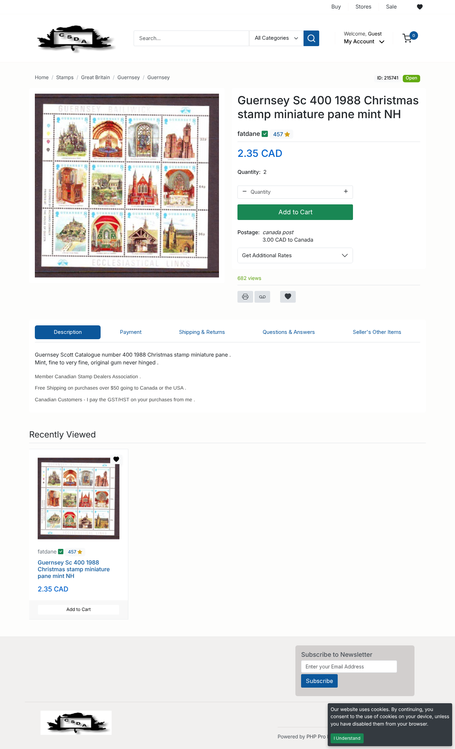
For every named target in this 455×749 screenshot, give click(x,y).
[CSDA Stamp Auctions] (73, 37)
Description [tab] (68, 332)
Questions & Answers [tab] (289, 332)
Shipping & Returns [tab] (202, 332)
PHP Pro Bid (320, 737)
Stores (363, 6)
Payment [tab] (130, 332)
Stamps (65, 78)
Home (42, 78)
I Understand (347, 738)
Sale (391, 6)
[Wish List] (420, 7)
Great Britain (95, 78)
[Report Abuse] (262, 297)
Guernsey (128, 78)
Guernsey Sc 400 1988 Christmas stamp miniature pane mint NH (74, 569)
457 (278, 134)
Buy (336, 6)
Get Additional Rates (267, 255)
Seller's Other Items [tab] (377, 332)
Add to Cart (295, 212)
